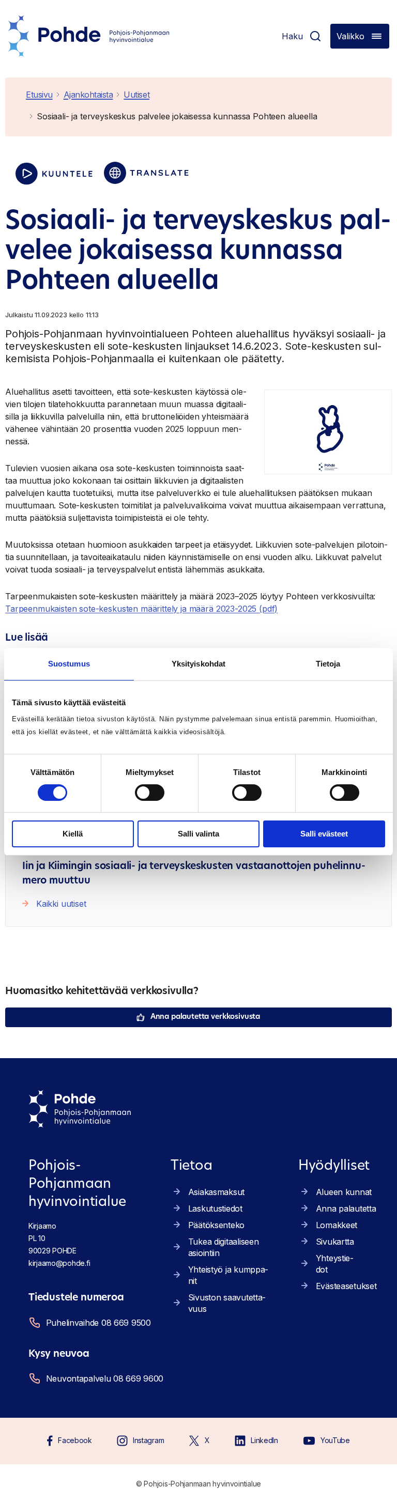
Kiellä (73, 833)
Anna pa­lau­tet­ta (346, 1208)
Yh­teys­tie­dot (335, 1264)
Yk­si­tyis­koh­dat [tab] (198, 663)
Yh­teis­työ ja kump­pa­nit (228, 1275)
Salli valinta (198, 833)
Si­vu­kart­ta (335, 1241)
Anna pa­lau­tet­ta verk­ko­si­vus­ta (205, 1017)
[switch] (149, 792)
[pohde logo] (89, 36)
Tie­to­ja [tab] (328, 663)
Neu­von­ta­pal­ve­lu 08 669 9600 (102, 1378)
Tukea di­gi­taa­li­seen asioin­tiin (223, 1247)
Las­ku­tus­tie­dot (215, 1208)
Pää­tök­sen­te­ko (216, 1225)
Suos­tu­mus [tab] (69, 663)
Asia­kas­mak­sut (216, 1192)
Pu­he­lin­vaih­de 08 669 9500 (98, 1323)
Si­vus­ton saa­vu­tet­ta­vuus (227, 1303)
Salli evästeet (324, 833)
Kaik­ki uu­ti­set (61, 903)
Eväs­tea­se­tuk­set (346, 1286)
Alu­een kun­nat (344, 1192)
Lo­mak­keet (336, 1225)
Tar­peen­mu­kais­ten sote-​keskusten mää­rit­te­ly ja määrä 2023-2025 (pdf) (141, 608)
